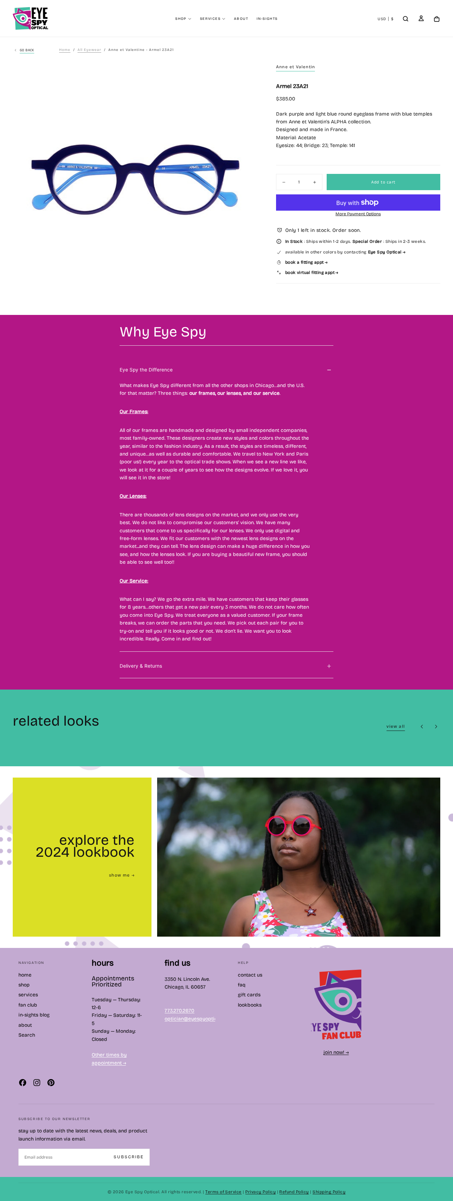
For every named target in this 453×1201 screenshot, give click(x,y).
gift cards (249, 995)
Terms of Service (223, 1191)
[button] (386, 19)
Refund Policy (294, 1191)
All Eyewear (89, 50)
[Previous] (422, 726)
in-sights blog (34, 1015)
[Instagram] (37, 1082)
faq (242, 985)
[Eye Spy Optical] (336, 1004)
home (24, 975)
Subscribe (129, 1156)
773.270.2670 (179, 1011)
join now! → (336, 1052)
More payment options (358, 213)
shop (181, 19)
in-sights (267, 19)
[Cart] (436, 19)
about (241, 19)
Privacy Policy (260, 1191)
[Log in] (421, 19)
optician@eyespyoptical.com (198, 1019)
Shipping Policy (328, 1191)
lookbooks (250, 1005)
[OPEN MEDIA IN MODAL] (253, 304)
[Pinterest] (51, 1082)
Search (26, 1035)
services (210, 19)
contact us (250, 975)
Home (64, 50)
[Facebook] (22, 1082)
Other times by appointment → (109, 1059)
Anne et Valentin (295, 66)
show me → (121, 875)
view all (395, 726)
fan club (27, 1005)
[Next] (436, 726)
